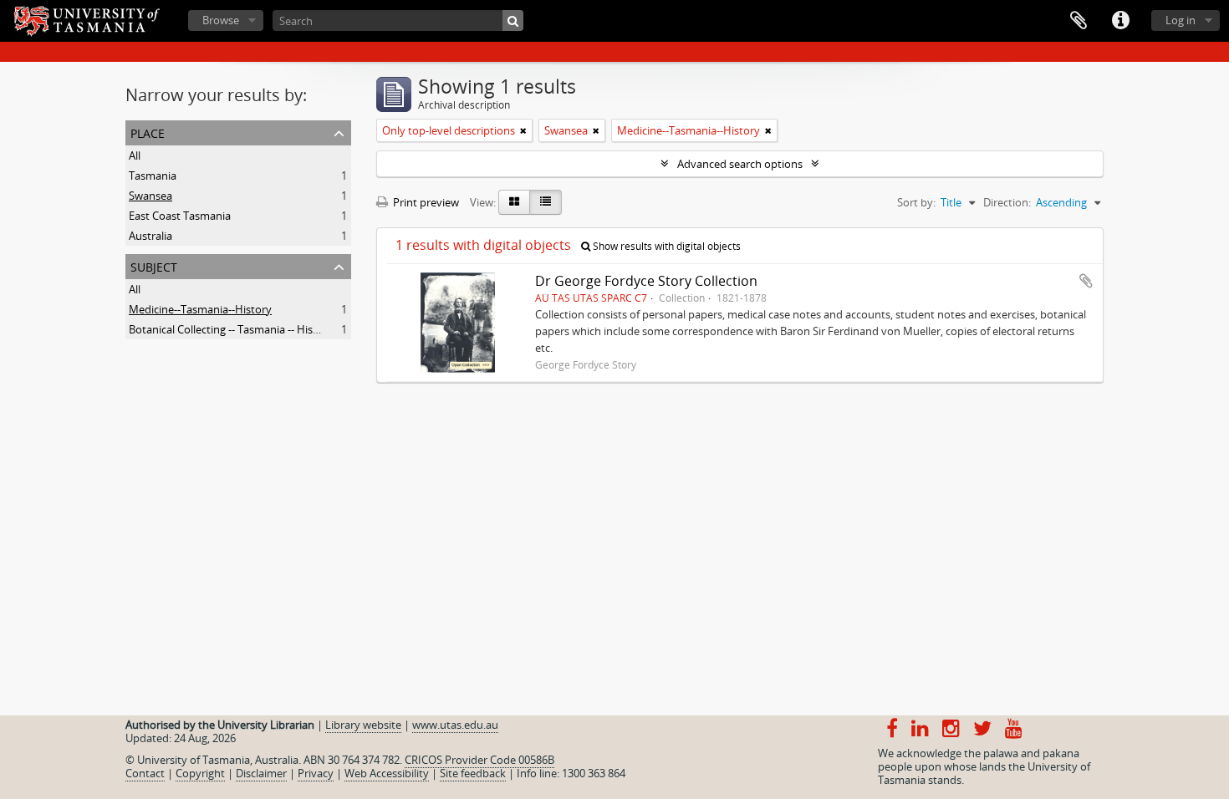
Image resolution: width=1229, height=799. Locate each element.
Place (147, 131)
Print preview (424, 202)
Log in (1180, 20)
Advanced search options (740, 163)
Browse (220, 20)
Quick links (1120, 21)
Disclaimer (261, 773)
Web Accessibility (386, 773)
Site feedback (473, 773)
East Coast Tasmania (180, 215)
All (134, 155)
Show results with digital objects (665, 246)
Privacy (316, 773)
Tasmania (152, 175)
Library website (363, 724)
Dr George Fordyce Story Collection (646, 281)
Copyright (200, 773)
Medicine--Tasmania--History (200, 309)
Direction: (1007, 202)
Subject (153, 265)
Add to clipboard (1086, 280)
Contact (145, 773)
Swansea (150, 195)
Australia (150, 235)
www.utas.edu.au (455, 724)
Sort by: (916, 202)
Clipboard (1078, 21)
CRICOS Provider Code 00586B (479, 759)
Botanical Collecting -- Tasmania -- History (231, 329)
